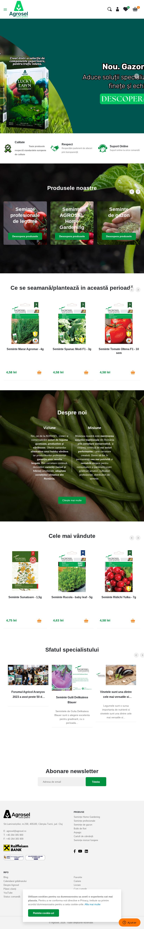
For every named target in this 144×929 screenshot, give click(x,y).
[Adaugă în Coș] (39, 372)
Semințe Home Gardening (87, 817)
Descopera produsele (25, 236)
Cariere (77, 881)
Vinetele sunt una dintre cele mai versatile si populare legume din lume (116, 694)
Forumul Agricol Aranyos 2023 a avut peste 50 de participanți (28, 694)
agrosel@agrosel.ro (16, 831)
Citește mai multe (72, 500)
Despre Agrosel (11, 885)
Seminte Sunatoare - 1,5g (25, 597)
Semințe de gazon (83, 824)
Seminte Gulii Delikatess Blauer (72, 700)
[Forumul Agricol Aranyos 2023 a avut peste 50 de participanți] (28, 675)
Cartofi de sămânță (83, 836)
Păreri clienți (10, 889)
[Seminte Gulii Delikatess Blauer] (72, 678)
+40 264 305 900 (14, 835)
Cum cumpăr (80, 889)
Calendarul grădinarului (15, 881)
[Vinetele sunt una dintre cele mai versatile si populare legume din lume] (116, 675)
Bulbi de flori (80, 828)
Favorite (78, 877)
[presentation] (7, 76)
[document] (72, 906)
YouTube (8, 892)
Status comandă (12, 896)
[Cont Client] (116, 9)
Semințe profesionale (84, 820)
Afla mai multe (92, 904)
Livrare (77, 885)
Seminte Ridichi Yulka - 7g (119, 597)
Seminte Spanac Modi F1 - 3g (72, 349)
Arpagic (77, 832)
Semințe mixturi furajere (86, 840)
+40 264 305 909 (14, 838)
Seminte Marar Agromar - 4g (25, 349)
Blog (6, 877)
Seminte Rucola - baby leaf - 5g (72, 597)
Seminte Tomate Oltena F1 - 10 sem (119, 351)
